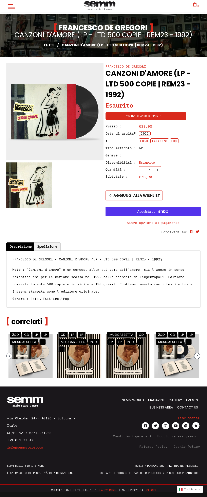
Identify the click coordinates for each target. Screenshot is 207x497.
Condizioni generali (133, 436)
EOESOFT (150, 490)
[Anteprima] (46, 340)
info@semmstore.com (25, 447)
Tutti (48, 44)
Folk (35, 299)
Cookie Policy (187, 447)
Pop (66, 299)
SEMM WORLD (133, 400)
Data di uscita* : (121, 137)
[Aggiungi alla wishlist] (46, 349)
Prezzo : (114, 126)
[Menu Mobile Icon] (10, 6)
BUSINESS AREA (161, 407)
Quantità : (116, 169)
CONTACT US (187, 407)
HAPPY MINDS (108, 490)
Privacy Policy (154, 447)
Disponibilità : (121, 162)
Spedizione (47, 246)
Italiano (51, 299)
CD (26, 334)
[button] (190, 489)
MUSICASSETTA (24, 342)
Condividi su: (175, 232)
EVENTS (192, 400)
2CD (15, 334)
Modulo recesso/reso (177, 436)
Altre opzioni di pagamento (153, 223)
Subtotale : (117, 176)
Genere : (114, 155)
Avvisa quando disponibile (146, 116)
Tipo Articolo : (121, 148)
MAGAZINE (156, 400)
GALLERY (175, 400)
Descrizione (21, 246)
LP (36, 334)
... (61, 349)
